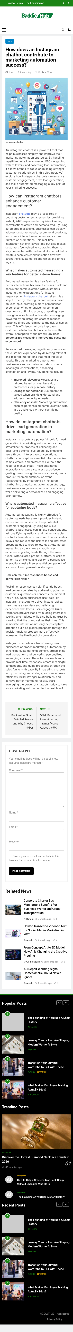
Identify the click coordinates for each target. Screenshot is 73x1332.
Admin (29, 940)
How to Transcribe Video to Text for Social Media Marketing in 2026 (45, 930)
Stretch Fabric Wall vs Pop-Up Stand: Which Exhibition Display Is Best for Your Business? (48, 1090)
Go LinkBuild (33, 961)
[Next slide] (68, 3)
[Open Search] (63, 29)
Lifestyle (42, 1049)
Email (13, 827)
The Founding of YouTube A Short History (41, 1196)
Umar (11, 72)
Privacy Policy (54, 1319)
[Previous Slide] (63, 3)
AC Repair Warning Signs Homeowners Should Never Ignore (42, 973)
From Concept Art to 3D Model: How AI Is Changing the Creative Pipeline (45, 951)
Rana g (29, 919)
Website (14, 841)
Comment (16, 770)
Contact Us (63, 1313)
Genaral (21, 1192)
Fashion (32, 1027)
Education (33, 1072)
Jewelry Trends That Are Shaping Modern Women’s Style (32, 3)
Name (13, 812)
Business (32, 1094)
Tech (10, 41)
